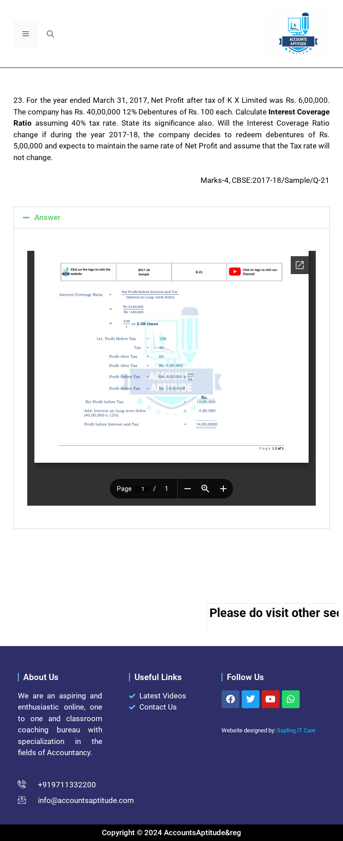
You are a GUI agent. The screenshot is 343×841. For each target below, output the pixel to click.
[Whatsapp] (291, 699)
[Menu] (25, 34)
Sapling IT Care (296, 730)
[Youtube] (271, 699)
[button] (50, 34)
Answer (47, 217)
